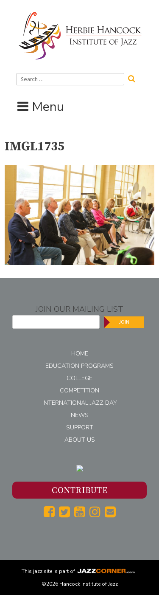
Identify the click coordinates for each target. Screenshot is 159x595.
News (80, 415)
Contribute (79, 490)
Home (79, 354)
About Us (79, 440)
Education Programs (79, 366)
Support (79, 427)
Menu (48, 107)
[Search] (134, 77)
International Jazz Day (79, 403)
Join (124, 322)
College (79, 378)
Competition (79, 390)
